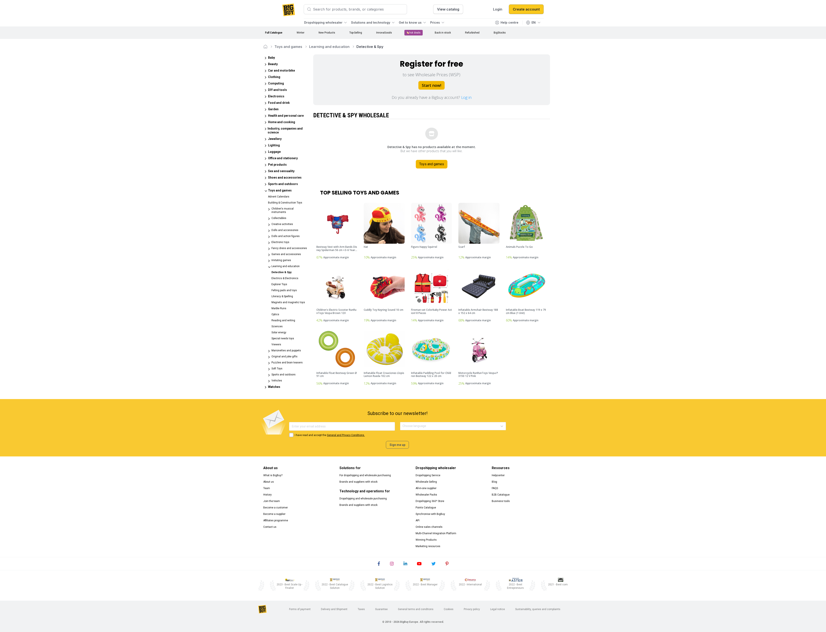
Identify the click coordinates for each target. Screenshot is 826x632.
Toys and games (288, 46)
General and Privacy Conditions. (346, 435)
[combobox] (402, 426)
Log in (466, 97)
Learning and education (329, 46)
